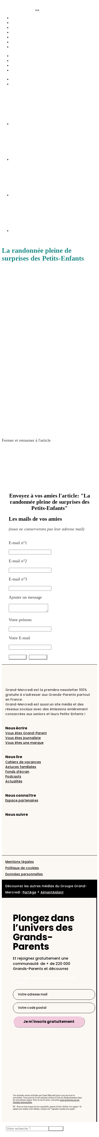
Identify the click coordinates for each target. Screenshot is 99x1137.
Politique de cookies (22, 868)
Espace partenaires (21, 800)
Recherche (20, 79)
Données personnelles (24, 874)
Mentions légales (19, 861)
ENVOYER (38, 657)
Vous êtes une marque (24, 742)
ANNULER (18, 657)
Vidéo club (20, 37)
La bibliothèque (24, 84)
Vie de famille (23, 27)
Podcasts (18, 32)
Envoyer (55, 1128)
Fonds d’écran (17, 771)
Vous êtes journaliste (23, 738)
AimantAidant (23, 55)
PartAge (29, 892)
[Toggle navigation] (37, 10)
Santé (15, 60)
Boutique (18, 70)
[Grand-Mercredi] (18, 8)
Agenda (17, 46)
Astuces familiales (20, 767)
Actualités (19, 22)
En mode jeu (21, 65)
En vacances (21, 42)
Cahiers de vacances (23, 762)
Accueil (17, 17)
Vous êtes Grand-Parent (26, 733)
